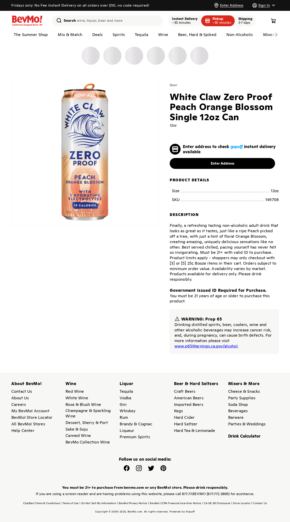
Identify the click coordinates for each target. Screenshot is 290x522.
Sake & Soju (76, 429)
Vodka (125, 397)
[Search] (57, 20)
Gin (123, 404)
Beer (174, 85)
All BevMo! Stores (28, 423)
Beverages (238, 410)
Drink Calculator (244, 436)
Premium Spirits (135, 436)
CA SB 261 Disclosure (216, 503)
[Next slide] (276, 34)
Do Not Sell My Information (98, 503)
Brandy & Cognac (136, 423)
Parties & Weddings (247, 423)
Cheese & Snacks (244, 391)
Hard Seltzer (186, 423)
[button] (263, 5)
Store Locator (240, 503)
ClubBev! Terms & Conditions (41, 503)
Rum (124, 417)
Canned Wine (78, 435)
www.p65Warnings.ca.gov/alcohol (206, 346)
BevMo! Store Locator (31, 417)
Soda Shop (238, 404)
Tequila (126, 391)
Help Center (22, 430)
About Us (20, 397)
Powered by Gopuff (182, 511)
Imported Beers (188, 404)
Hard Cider (184, 417)
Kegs (178, 410)
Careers (18, 404)
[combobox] (107, 21)
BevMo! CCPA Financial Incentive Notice (174, 503)
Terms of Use (70, 503)
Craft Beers (185, 391)
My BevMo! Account (30, 410)
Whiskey (127, 410)
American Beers (188, 397)
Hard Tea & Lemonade (194, 430)
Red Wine (74, 391)
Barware (236, 417)
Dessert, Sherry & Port (86, 422)
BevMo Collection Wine (87, 442)
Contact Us (21, 391)
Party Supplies (241, 397)
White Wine (76, 397)
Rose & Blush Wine (83, 404)
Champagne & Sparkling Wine (88, 413)
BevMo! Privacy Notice (132, 503)
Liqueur (127, 430)
